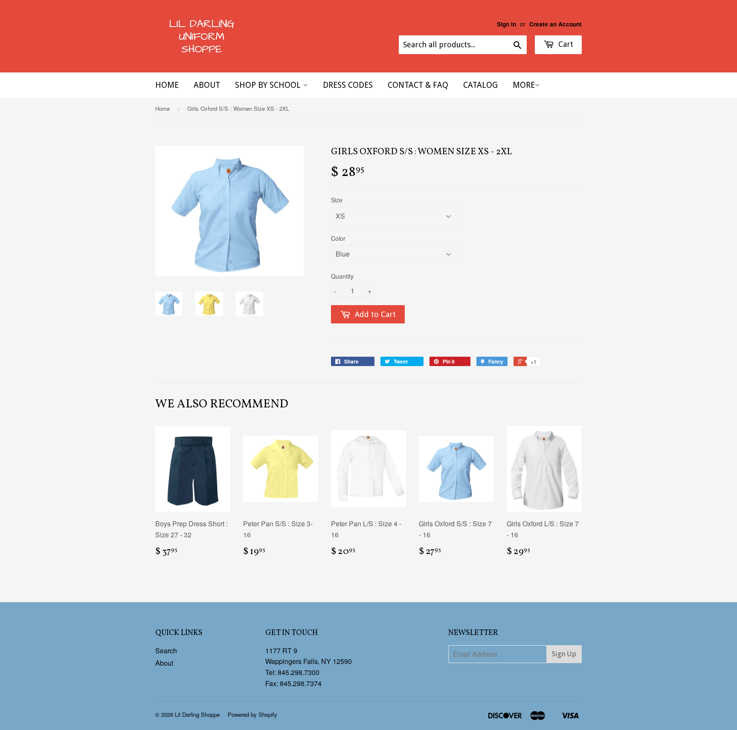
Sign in (506, 24)
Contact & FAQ (418, 85)
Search (166, 650)
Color (338, 238)
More (524, 85)
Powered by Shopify (252, 714)
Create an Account (555, 24)
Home (167, 85)
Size (336, 200)
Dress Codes (348, 85)
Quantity (342, 276)
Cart (564, 44)
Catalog (480, 85)
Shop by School (269, 85)
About (207, 85)
